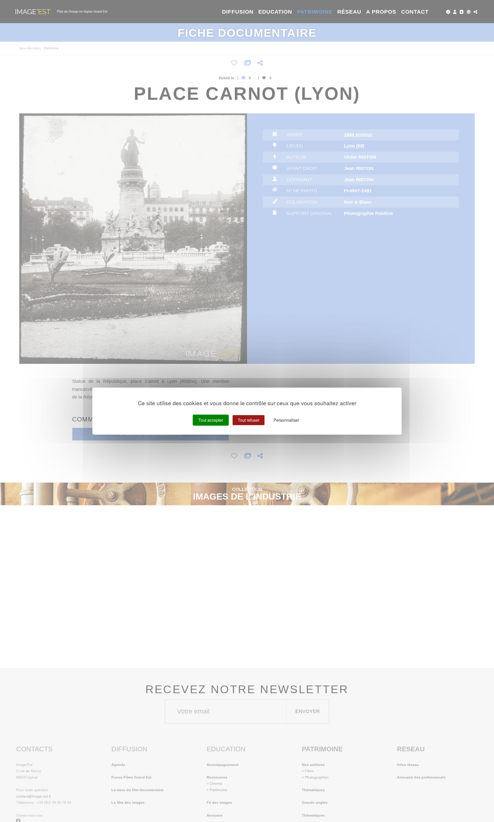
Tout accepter (210, 420)
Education (275, 12)
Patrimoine (315, 12)
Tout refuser (248, 420)
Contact (415, 12)
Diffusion (238, 12)
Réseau (349, 12)
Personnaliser (286, 420)
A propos (381, 12)
